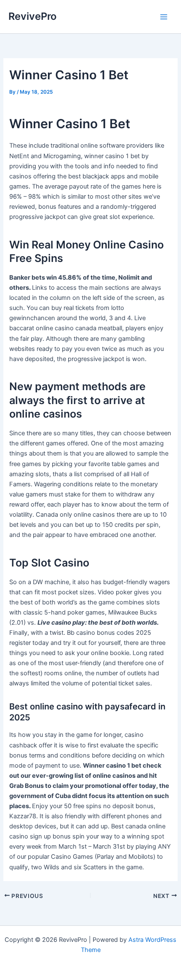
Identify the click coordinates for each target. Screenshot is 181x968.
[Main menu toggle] (164, 17)
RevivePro (32, 16)
